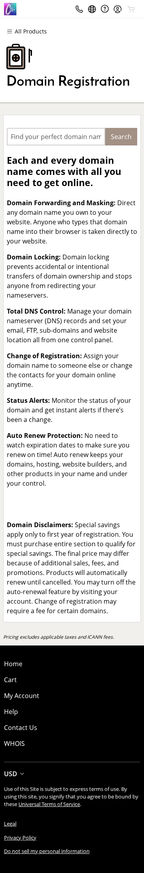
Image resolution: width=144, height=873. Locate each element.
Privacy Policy (20, 837)
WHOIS (14, 743)
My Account (21, 695)
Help (11, 711)
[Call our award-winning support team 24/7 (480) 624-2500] (104, 9)
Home (13, 663)
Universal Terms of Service (49, 804)
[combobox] (56, 137)
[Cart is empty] (131, 9)
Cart (10, 679)
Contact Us (20, 727)
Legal (10, 823)
